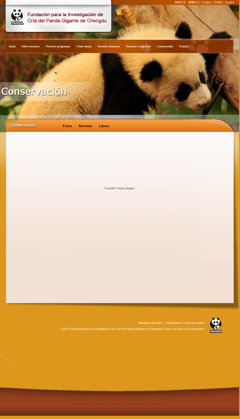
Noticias (184, 46)
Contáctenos (174, 323)
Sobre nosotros (31, 46)
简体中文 (180, 2)
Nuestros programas (58, 46)
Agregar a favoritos (150, 323)
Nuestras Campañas (138, 46)
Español (229, 2)
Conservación (165, 46)
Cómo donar (84, 46)
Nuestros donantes (109, 46)
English (207, 2)
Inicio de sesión (195, 323)
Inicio (12, 46)
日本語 (218, 2)
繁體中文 (194, 2)
